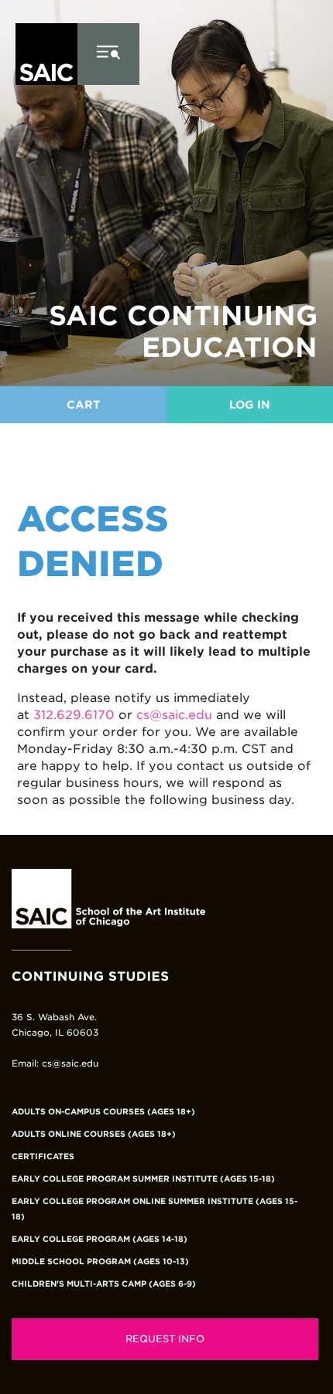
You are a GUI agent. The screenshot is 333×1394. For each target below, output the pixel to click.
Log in (249, 405)
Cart (84, 405)
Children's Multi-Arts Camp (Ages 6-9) (104, 1283)
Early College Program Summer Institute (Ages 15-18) (143, 1178)
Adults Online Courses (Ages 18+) (94, 1133)
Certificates (43, 1156)
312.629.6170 (74, 714)
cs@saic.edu (174, 714)
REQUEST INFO (164, 1339)
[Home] (46, 109)
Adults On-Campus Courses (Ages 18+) (103, 1111)
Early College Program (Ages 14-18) (99, 1238)
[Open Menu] (108, 54)
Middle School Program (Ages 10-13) (100, 1261)
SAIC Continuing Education (183, 331)
